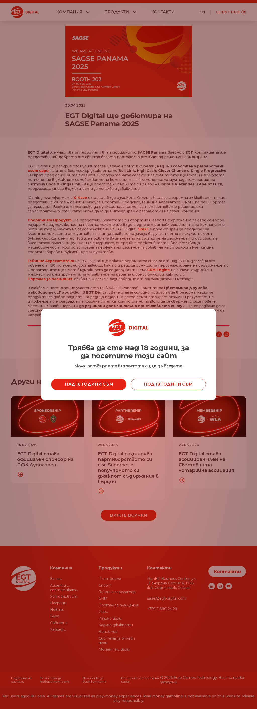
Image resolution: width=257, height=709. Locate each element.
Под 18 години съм (168, 384)
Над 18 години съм (89, 384)
